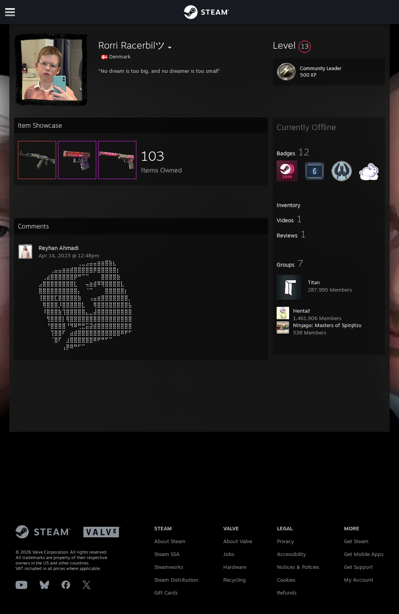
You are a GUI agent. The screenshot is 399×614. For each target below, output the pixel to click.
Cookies (286, 580)
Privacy (285, 541)
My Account (358, 580)
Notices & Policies (298, 567)
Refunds (287, 592)
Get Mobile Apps (363, 554)
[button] (329, 45)
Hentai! (301, 311)
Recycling (234, 580)
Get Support (358, 567)
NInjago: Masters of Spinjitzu (327, 325)
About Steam (169, 541)
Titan (314, 282)
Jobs (228, 554)
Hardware (234, 567)
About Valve (237, 541)
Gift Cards (166, 592)
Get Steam (356, 541)
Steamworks (168, 567)
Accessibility (291, 554)
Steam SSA (167, 554)
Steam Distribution (176, 580)
